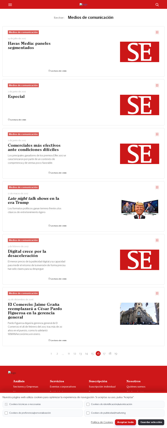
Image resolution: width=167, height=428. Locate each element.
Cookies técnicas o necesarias (25, 404)
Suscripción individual (102, 386)
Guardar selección (151, 422)
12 (75, 353)
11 (69, 353)
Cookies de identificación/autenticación (111, 404)
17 (104, 353)
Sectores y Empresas (25, 386)
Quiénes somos (136, 386)
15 (92, 353)
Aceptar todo (125, 422)
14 (86, 353)
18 (110, 353)
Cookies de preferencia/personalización (30, 413)
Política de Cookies (102, 422)
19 (115, 353)
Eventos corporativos (63, 386)
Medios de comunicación (23, 32)
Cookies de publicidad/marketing (108, 413)
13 (80, 353)
